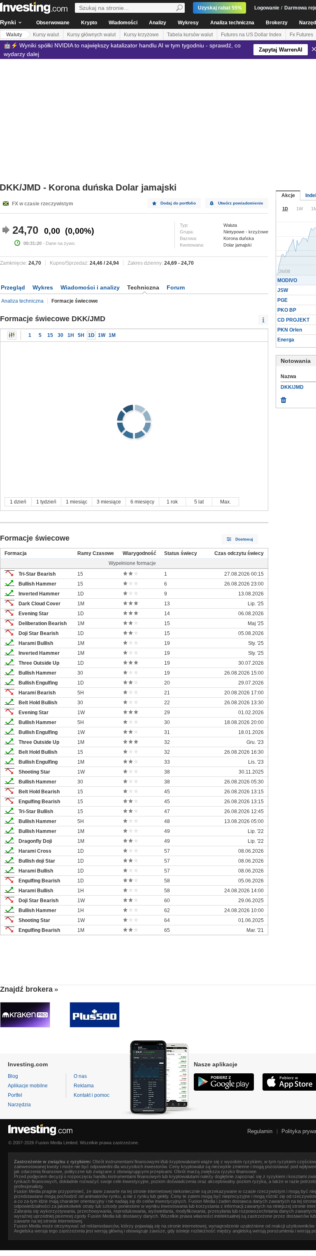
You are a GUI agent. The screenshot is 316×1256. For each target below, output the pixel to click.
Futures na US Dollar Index (251, 35)
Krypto (89, 23)
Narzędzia (19, 1105)
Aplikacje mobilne (28, 1086)
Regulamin (259, 1131)
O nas (80, 1076)
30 (60, 335)
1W (101, 335)
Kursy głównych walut (91, 35)
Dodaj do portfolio (178, 203)
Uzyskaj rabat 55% (220, 8)
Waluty (14, 35)
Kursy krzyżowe (141, 35)
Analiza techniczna (232, 23)
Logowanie (266, 8)
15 (50, 335)
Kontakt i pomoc (91, 1095)
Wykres (43, 287)
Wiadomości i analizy (90, 287)
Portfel (15, 1095)
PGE (282, 300)
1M (112, 335)
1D (91, 335)
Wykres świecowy (11, 335)
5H (81, 335)
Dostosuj (244, 539)
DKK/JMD (292, 387)
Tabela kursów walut (190, 35)
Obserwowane (53, 23)
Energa (285, 340)
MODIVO (287, 280)
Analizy (157, 23)
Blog (13, 1076)
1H (70, 335)
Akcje (288, 195)
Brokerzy (277, 23)
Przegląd (13, 287)
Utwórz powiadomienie (240, 203)
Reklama (84, 1086)
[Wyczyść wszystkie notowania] (283, 398)
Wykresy (188, 23)
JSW (282, 290)
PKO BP (286, 310)
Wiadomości (123, 23)
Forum (176, 287)
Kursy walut (46, 35)
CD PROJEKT (293, 320)
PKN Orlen (289, 330)
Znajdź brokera (26, 989)
